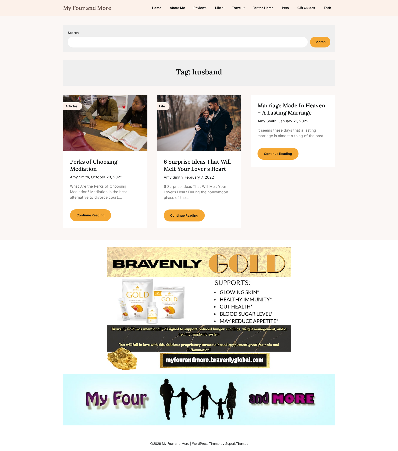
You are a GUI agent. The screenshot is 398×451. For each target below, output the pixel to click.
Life (218, 8)
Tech (327, 8)
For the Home (263, 8)
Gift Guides (306, 8)
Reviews (200, 8)
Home (156, 8)
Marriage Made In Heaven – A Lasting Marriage (291, 109)
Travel (237, 8)
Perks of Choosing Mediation (93, 165)
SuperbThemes (236, 443)
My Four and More (87, 8)
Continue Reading (90, 215)
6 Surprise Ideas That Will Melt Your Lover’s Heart (197, 165)
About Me (177, 8)
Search (73, 33)
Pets (285, 8)
